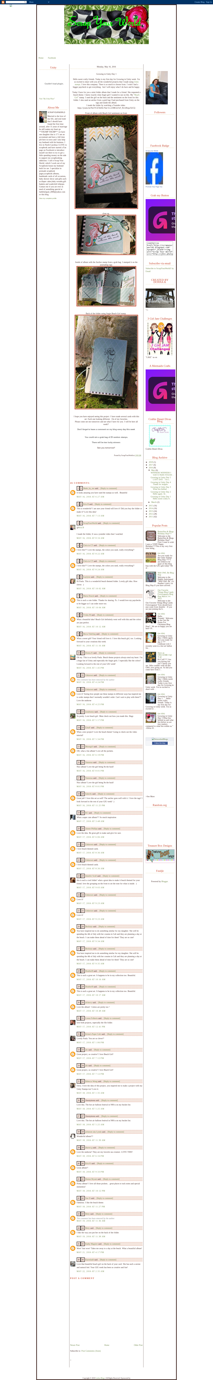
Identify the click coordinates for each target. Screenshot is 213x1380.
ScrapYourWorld (90, 523)
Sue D (87, 1198)
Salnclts (88, 794)
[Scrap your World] (154, 184)
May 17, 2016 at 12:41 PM (91, 1027)
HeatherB (89, 971)
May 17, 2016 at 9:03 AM (90, 887)
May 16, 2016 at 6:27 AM (90, 497)
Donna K (89, 653)
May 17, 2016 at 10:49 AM (91, 1011)
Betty (87, 1214)
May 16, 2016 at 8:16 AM (90, 538)
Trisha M (87, 615)
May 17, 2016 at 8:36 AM (90, 853)
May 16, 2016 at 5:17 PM (90, 720)
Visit (47, 99)
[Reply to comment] (108, 488)
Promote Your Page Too (154, 187)
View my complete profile (48, 198)
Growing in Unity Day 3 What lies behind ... (161, 488)
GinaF (87, 727)
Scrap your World (152, 151)
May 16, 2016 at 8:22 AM (90, 554)
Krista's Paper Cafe (93, 1034)
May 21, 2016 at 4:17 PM (90, 1252)
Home (41, 58)
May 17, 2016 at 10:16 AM (91, 979)
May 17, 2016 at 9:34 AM (90, 941)
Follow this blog (159, 743)
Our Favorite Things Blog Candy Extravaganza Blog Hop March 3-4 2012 (166, 594)
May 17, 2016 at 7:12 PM (90, 1058)
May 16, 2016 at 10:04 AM (91, 607)
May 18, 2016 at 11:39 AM (91, 1140)
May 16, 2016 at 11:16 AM (91, 645)
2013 (151, 511)
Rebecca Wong (91, 1081)
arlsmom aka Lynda (93, 1132)
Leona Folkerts (91, 1018)
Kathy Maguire (91, 1244)
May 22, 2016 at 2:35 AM (90, 1271)
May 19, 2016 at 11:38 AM (91, 1236)
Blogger (164, 881)
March (154, 502)
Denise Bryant (91, 1179)
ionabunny (89, 712)
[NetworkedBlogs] (160, 739)
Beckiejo (88, 926)
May (153, 470)
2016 (151, 467)
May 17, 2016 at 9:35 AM (90, 963)
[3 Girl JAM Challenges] (160, 354)
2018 (151, 462)
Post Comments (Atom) (91, 1351)
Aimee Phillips (91, 828)
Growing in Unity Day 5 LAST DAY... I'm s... (161, 478)
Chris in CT (88, 545)
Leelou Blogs (100, 1378)
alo (86, 1050)
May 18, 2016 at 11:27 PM (91, 1206)
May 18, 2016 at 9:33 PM (90, 1172)
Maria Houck (88, 596)
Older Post (138, 1345)
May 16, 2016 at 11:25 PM (91, 805)
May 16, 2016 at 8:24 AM (90, 569)
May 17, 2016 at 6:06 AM (90, 837)
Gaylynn (86, 577)
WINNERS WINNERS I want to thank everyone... (162, 474)
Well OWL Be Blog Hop (166, 574)
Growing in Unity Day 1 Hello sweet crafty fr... (161, 497)
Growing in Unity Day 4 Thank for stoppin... (161, 483)
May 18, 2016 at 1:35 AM (90, 1093)
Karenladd (89, 1259)
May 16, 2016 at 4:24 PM (90, 682)
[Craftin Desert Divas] (160, 446)
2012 (151, 514)
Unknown (89, 675)
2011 (151, 516)
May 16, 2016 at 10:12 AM (91, 626)
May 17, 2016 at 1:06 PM (90, 1042)
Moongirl (89, 746)
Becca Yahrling (89, 634)
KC (86, 813)
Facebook (52, 58)
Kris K (88, 1163)
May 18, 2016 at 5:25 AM (90, 1109)
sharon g (88, 1147)
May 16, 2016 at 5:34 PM (90, 739)
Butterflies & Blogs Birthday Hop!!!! (166, 532)
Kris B (86, 504)
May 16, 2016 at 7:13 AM (90, 516)
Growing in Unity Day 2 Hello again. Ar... (161, 493)
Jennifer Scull (91, 876)
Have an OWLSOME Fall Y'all (165, 655)
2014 (151, 508)
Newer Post (75, 1345)
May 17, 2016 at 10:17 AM (91, 995)
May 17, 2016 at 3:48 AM (90, 821)
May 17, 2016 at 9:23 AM (90, 903)
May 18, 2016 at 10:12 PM (91, 1191)
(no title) (161, 553)
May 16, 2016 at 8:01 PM (90, 771)
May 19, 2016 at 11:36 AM (91, 1221)
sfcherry (88, 1002)
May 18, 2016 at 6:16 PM (90, 1156)
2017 (151, 465)
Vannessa (89, 762)
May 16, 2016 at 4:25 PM (90, 704)
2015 (151, 505)
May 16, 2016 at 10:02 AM (91, 588)
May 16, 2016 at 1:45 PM (90, 668)
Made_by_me (88, 488)
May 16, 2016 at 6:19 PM (90, 755)
